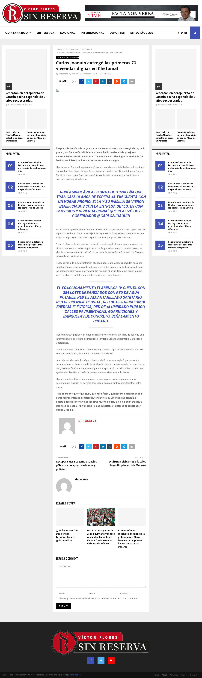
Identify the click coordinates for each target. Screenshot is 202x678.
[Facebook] (179, 33)
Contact (193, 675)
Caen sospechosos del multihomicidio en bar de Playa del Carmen (36, 136)
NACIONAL (67, 33)
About (164, 675)
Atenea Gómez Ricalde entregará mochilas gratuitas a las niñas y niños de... (29, 225)
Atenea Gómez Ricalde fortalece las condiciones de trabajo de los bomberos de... (32, 167)
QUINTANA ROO (16, 33)
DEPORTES (117, 33)
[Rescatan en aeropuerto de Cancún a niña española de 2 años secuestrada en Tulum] (26, 69)
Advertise (174, 675)
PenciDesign (75, 675)
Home (156, 675)
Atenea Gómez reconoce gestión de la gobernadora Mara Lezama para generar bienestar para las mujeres (131, 538)
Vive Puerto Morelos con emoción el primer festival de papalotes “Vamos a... (31, 186)
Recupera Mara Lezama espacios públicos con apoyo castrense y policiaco (76, 465)
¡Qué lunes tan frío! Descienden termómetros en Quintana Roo (67, 535)
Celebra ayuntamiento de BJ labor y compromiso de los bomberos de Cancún (31, 205)
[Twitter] (182, 33)
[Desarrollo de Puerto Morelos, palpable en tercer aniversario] (15, 119)
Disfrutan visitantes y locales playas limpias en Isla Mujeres (127, 463)
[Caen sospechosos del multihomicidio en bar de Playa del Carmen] (37, 119)
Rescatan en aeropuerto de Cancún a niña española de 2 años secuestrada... (25, 96)
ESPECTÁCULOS (141, 33)
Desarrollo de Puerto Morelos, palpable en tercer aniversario (15, 136)
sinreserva (63, 74)
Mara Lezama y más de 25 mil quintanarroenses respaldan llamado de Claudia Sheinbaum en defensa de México (101, 537)
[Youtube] (186, 33)
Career (184, 675)
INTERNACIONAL (92, 33)
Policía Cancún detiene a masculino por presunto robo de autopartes (30, 244)
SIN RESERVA (45, 33)
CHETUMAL (61, 57)
